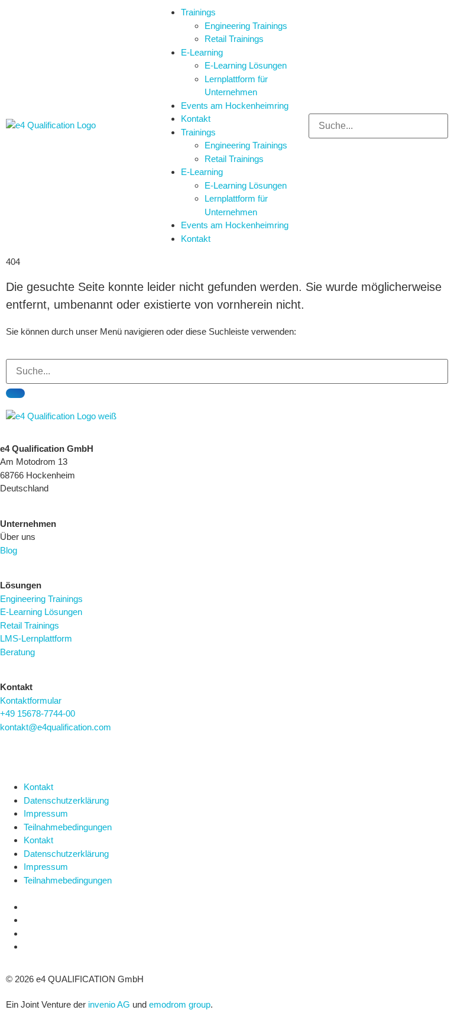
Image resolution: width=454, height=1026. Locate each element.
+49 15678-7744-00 (37, 713)
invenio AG (109, 1004)
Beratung (17, 652)
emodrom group (179, 1004)
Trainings (198, 12)
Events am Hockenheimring (234, 106)
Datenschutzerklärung (66, 800)
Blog (8, 550)
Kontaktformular (30, 700)
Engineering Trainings (246, 26)
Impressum (46, 813)
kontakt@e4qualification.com (55, 727)
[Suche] (15, 393)
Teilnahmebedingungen (68, 827)
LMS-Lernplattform (36, 638)
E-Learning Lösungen (246, 65)
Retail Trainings (234, 39)
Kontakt (195, 119)
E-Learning (202, 52)
